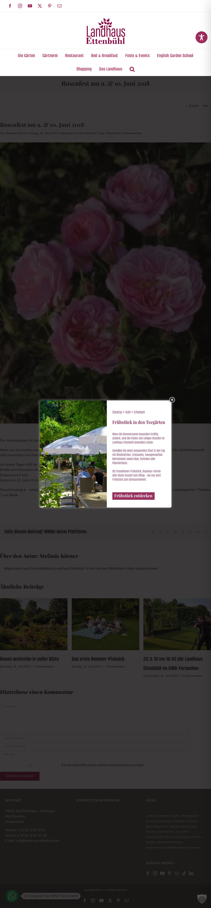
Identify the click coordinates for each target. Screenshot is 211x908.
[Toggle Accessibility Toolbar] (201, 37)
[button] (132, 69)
